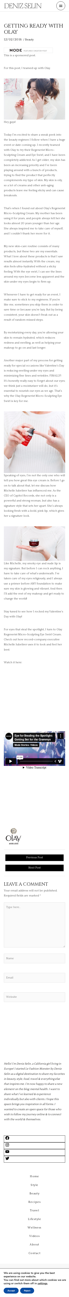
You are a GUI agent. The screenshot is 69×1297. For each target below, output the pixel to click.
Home (34, 1176)
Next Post (34, 867)
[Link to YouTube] (7, 1153)
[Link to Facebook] (7, 1139)
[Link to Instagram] (7, 1146)
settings (42, 1283)
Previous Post (34, 857)
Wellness (34, 1227)
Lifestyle (34, 1219)
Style (34, 1185)
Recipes (34, 1202)
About (34, 1244)
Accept (11, 1290)
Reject (27, 1290)
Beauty (29, 39)
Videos (34, 1236)
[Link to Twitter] (7, 1159)
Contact (34, 1253)
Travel (34, 1210)
